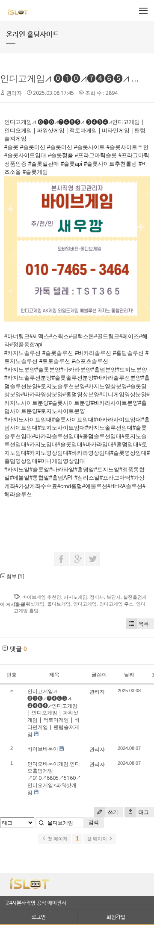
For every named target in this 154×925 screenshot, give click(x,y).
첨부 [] (14, 576)
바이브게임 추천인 (41, 597)
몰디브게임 (59, 603)
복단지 (114, 597)
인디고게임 (85, 603)
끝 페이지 (97, 838)
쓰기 (112, 812)
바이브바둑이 (42, 748)
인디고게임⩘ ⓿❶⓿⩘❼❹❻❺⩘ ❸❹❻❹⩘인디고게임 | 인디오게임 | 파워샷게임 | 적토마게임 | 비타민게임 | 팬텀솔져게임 (53, 713)
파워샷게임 (32, 603)
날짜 (129, 674)
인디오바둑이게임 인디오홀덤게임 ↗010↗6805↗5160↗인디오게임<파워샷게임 (54, 778)
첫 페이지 (57, 838)
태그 (143, 812)
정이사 (97, 597)
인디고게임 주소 (116, 603)
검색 (94, 822)
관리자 (14, 93)
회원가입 (116, 916)
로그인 (39, 916)
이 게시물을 (12, 604)
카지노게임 (75, 597)
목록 (144, 623)
